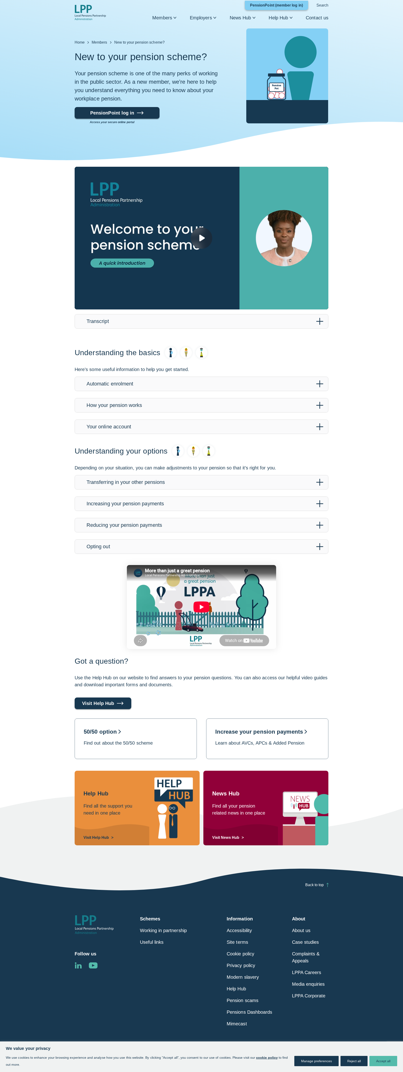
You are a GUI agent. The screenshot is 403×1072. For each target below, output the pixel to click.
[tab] (201, 321)
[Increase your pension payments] (267, 739)
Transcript (98, 321)
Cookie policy (240, 953)
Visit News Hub (225, 838)
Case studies (305, 942)
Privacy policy (241, 965)
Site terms (237, 942)
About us (301, 930)
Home (80, 42)
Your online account (109, 427)
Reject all (354, 1061)
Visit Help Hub (98, 703)
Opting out (98, 546)
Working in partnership (163, 930)
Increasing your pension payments (125, 504)
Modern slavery (243, 977)
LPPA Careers (306, 972)
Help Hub (278, 17)
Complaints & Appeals (306, 957)
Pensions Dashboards (249, 1012)
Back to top (314, 885)
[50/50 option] (136, 739)
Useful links (152, 942)
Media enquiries (308, 984)
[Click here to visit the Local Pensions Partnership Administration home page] (90, 12)
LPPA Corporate (309, 995)
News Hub (240, 17)
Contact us (317, 17)
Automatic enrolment (110, 384)
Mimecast (237, 1023)
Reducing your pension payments (124, 525)
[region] (201, 1056)
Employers (201, 17)
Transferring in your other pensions (126, 482)
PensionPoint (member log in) (279, 6)
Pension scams (242, 1000)
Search (322, 5)
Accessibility (239, 930)
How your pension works (114, 405)
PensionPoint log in (112, 114)
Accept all (383, 1061)
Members (162, 17)
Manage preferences (316, 1061)
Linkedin (78, 965)
